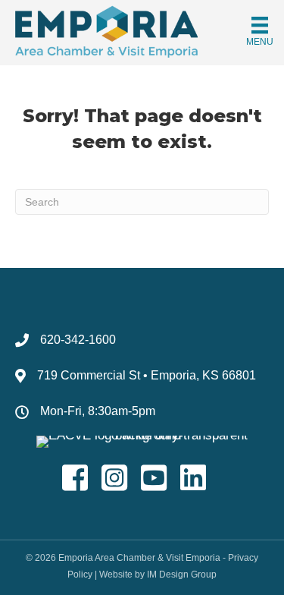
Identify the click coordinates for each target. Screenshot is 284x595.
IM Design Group (182, 574)
